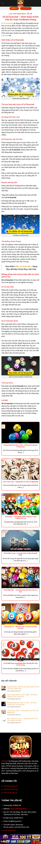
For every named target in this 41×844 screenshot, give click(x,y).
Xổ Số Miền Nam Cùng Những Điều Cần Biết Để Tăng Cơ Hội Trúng (20, 664)
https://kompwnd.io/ (18, 809)
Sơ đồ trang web (9, 830)
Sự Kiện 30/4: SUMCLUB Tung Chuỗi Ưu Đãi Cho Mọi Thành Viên (23, 687)
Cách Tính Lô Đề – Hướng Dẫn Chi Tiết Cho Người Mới (20, 482)
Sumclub (4, 35)
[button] (2, 3)
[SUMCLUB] (20, 3)
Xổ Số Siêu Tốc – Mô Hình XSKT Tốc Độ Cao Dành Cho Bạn (20, 627)
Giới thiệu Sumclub (10, 786)
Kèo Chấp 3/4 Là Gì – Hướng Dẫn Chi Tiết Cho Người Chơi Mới (22, 719)
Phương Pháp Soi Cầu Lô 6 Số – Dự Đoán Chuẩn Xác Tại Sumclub (20, 446)
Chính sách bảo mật (10, 789)
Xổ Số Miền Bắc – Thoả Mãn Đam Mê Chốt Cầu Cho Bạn (20, 591)
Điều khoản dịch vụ (10, 793)
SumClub (4, 761)
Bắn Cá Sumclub (22, 266)
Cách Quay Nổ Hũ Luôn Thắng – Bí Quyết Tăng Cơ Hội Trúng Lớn (22, 695)
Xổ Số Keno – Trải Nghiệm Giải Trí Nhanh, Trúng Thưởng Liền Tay (20, 517)
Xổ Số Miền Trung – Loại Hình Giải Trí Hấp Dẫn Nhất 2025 (20, 554)
